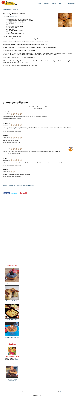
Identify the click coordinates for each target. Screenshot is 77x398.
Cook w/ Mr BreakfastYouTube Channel (12, 380)
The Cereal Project (69, 3)
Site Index (48, 391)
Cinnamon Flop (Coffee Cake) (12, 301)
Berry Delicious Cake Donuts (12, 283)
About (21, 391)
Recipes (46, 3)
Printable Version (13, 16)
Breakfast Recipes (7, 9)
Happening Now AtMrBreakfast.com (12, 343)
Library (54, 3)
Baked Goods (15, 9)
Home (39, 3)
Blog (60, 3)
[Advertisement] (38, 83)
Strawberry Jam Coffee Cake (12, 337)
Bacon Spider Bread (12, 319)
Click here (17, 359)
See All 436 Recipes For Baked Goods (18, 185)
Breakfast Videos (12, 363)
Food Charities (54, 391)
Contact (25, 391)
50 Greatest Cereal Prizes (12, 356)
